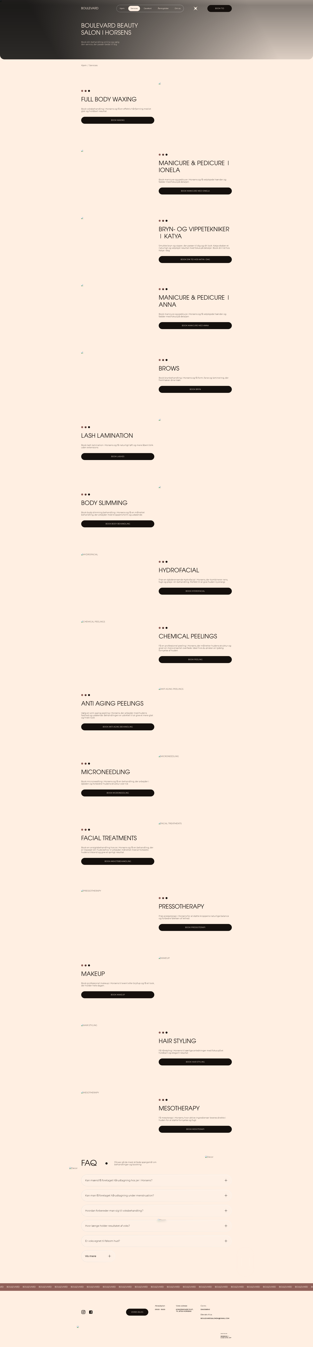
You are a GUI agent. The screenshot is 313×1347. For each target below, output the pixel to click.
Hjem (122, 8)
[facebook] (90, 1312)
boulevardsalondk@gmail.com (215, 1318)
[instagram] (83, 1312)
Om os (177, 8)
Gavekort (148, 8)
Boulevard (89, 8)
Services (134, 8)
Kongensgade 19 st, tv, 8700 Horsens (184, 1310)
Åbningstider (163, 8)
